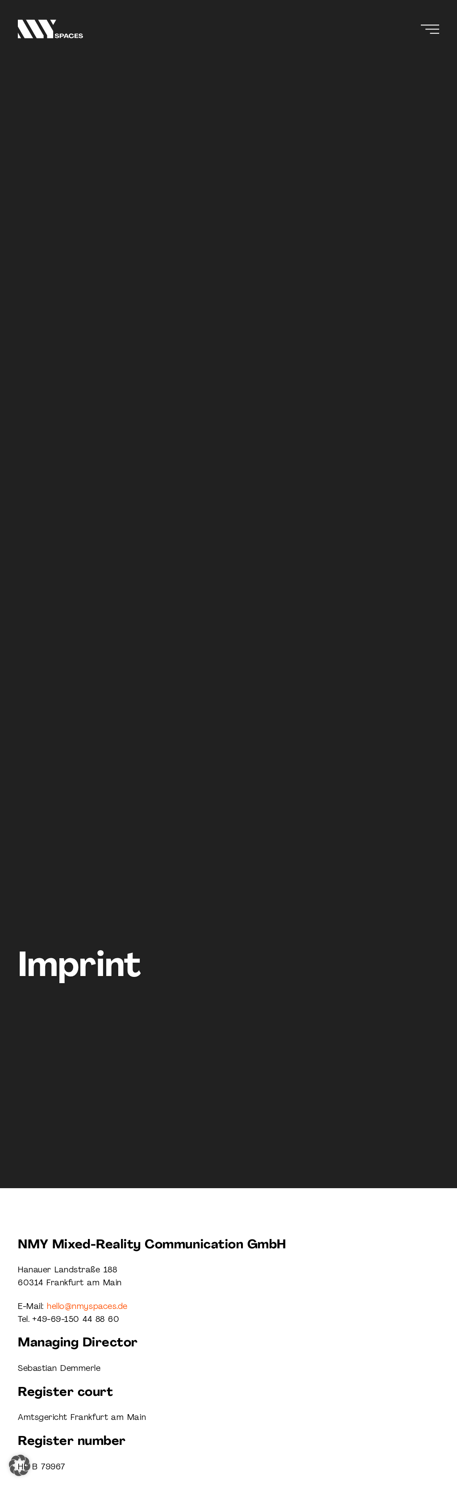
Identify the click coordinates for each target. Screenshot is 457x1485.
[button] (19, 1465)
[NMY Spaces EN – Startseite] (50, 29)
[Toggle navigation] (430, 29)
